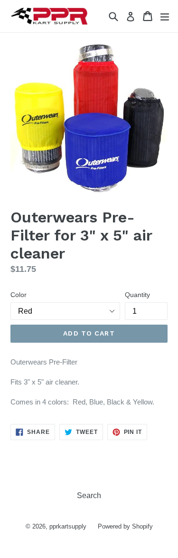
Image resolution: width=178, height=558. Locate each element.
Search (89, 495)
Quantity (137, 294)
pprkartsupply (67, 526)
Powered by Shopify (125, 526)
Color (18, 294)
